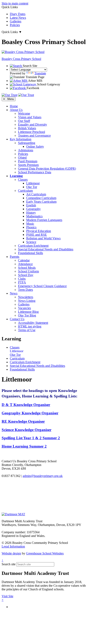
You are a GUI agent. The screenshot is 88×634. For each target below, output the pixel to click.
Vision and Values (29, 117)
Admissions (25, 150)
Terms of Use (26, 330)
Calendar (24, 260)
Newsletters (25, 297)
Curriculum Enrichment (33, 245)
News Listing (26, 300)
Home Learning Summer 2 (24, 446)
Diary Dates (17, 14)
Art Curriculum (36, 194)
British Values (27, 128)
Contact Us (17, 319)
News (13, 293)
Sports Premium (28, 165)
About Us (16, 110)
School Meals (27, 267)
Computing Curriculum (41, 198)
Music (30, 223)
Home (14, 106)
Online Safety (35, 146)
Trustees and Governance (34, 135)
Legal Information (13, 546)
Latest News (18, 17)
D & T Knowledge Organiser (26, 405)
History (31, 212)
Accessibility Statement (33, 322)
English (31, 205)
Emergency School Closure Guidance (42, 286)
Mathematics (34, 216)
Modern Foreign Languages (44, 220)
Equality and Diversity (32, 124)
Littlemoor (33, 183)
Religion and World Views (43, 238)
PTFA (22, 282)
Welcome (24, 113)
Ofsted (22, 157)
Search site (9, 564)
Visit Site (7, 596)
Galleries (15, 21)
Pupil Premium (27, 161)
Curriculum (25, 190)
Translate (40, 73)
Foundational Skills (30, 253)
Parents (14, 256)
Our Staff (24, 121)
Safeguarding (26, 143)
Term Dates (25, 289)
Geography (33, 209)
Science (31, 242)
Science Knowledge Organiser (26, 430)
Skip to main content (15, 3)
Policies (15, 25)
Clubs (22, 278)
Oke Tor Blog (27, 315)
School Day (25, 275)
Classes (23, 179)
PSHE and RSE (36, 234)
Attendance (25, 264)
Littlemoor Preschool (31, 132)
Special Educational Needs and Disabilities (45, 249)
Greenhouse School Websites (45, 553)
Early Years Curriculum (41, 201)
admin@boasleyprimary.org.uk (43, 476)
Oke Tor (31, 187)
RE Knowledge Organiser (23, 421)
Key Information (20, 139)
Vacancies (24, 308)
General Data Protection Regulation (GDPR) (47, 168)
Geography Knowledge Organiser (30, 413)
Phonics (31, 227)
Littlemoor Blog (28, 311)
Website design (11, 553)
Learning (16, 176)
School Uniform (28, 271)
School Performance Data (34, 172)
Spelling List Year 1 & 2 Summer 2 (31, 438)
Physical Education (38, 231)
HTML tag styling (29, 326)
